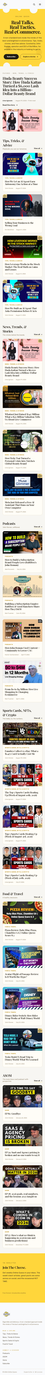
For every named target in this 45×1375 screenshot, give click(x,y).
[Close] (36, 671)
